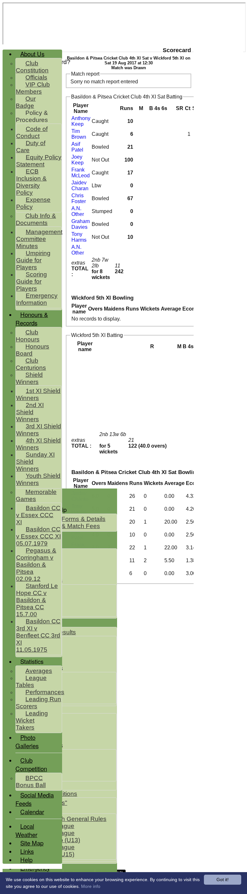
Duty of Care (30, 147)
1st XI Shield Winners (38, 394)
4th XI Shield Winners (38, 444)
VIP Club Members (33, 88)
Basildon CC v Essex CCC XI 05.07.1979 (38, 536)
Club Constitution (32, 67)
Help (26, 859)
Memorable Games (36, 495)
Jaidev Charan (79, 185)
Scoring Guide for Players (31, 281)
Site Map (31, 843)
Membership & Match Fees (62, 526)
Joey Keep (77, 159)
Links (27, 851)
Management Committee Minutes (39, 238)
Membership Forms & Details (65, 519)
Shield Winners (29, 378)
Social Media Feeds (34, 799)
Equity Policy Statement (38, 161)
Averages (38, 670)
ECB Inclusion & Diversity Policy (31, 182)
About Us (32, 54)
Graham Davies (80, 224)
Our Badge (26, 102)
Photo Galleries (27, 741)
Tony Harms (79, 237)
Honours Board (32, 350)
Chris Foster (78, 198)
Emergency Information (37, 299)
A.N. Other (77, 211)
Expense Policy (33, 203)
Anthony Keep (80, 121)
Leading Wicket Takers (32, 720)
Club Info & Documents (36, 219)
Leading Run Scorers (38, 703)
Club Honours (28, 336)
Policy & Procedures (32, 116)
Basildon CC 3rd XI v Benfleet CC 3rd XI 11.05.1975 (38, 635)
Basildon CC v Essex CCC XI (38, 515)
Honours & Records (31, 318)
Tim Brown (78, 134)
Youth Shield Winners (38, 479)
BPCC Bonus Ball (31, 781)
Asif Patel (77, 147)
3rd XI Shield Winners (38, 430)
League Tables (31, 681)
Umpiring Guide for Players (33, 260)
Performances (44, 692)
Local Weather (26, 830)
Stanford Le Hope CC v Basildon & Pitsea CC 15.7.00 (37, 600)
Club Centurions (31, 364)
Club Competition (31, 764)
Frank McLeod (80, 172)
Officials (36, 77)
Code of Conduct (32, 132)
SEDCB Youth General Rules (66, 818)
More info (90, 886)
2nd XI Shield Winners (30, 412)
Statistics (31, 661)
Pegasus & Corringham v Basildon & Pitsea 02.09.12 (36, 564)
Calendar (32, 811)
